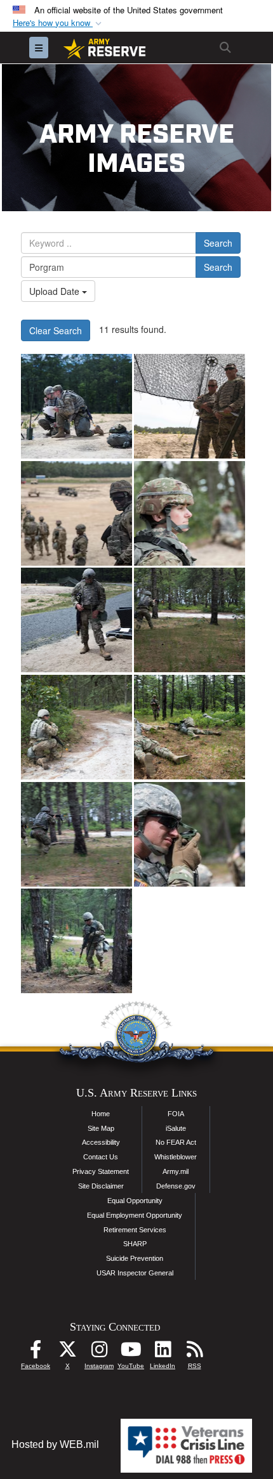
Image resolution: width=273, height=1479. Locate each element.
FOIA (176, 1113)
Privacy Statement (100, 1171)
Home (100, 1113)
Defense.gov (176, 1186)
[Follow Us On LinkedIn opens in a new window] (162, 1352)
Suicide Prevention (134, 1258)
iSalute (176, 1128)
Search (218, 243)
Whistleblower (175, 1157)
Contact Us (100, 1157)
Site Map (101, 1128)
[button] (58, 23)
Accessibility (101, 1142)
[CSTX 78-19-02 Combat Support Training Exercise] (76, 406)
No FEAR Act (176, 1142)
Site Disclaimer (101, 1186)
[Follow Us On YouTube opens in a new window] (131, 1352)
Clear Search (55, 330)
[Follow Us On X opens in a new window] (67, 1352)
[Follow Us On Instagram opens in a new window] (99, 1352)
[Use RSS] (194, 1352)
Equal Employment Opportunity (134, 1215)
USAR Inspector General (135, 1273)
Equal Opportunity (135, 1200)
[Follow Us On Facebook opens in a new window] (35, 1352)
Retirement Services (134, 1230)
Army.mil (176, 1171)
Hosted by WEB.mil (55, 1444)
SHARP (135, 1244)
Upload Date (55, 291)
